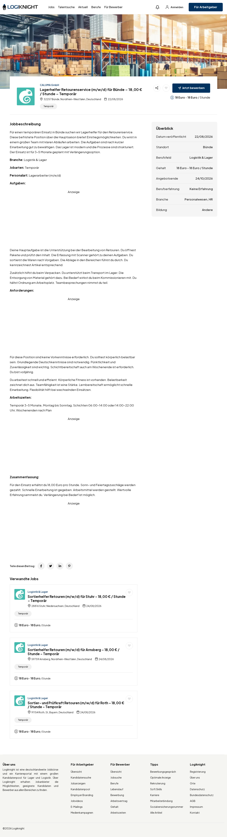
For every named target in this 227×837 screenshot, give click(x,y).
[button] (157, 7)
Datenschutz (197, 789)
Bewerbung (117, 795)
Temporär (48, 106)
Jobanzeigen (78, 783)
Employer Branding (82, 795)
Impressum (196, 806)
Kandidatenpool (80, 789)
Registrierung (198, 771)
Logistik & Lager (38, 591)
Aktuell (83, 7)
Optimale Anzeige (160, 777)
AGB (192, 800)
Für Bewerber (113, 7)
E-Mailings (77, 806)
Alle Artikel (156, 812)
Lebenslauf (116, 789)
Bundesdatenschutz (202, 795)
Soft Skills (156, 789)
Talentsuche (66, 7)
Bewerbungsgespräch (163, 771)
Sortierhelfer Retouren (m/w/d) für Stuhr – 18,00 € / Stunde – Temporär (77, 598)
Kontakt (195, 812)
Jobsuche (116, 777)
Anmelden (176, 7)
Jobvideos (77, 800)
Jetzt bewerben (193, 88)
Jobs (51, 7)
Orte (192, 783)
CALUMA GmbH (49, 85)
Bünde (208, 147)
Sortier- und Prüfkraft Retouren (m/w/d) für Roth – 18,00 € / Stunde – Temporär (76, 705)
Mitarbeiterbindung (161, 800)
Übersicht (76, 771)
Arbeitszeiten (118, 812)
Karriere (154, 795)
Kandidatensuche (81, 777)
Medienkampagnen (82, 812)
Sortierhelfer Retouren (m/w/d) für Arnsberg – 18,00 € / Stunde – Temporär (74, 652)
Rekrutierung (157, 783)
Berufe (96, 7)
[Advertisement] (73, 219)
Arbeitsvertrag (118, 800)
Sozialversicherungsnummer (166, 806)
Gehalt (114, 806)
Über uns (195, 777)
